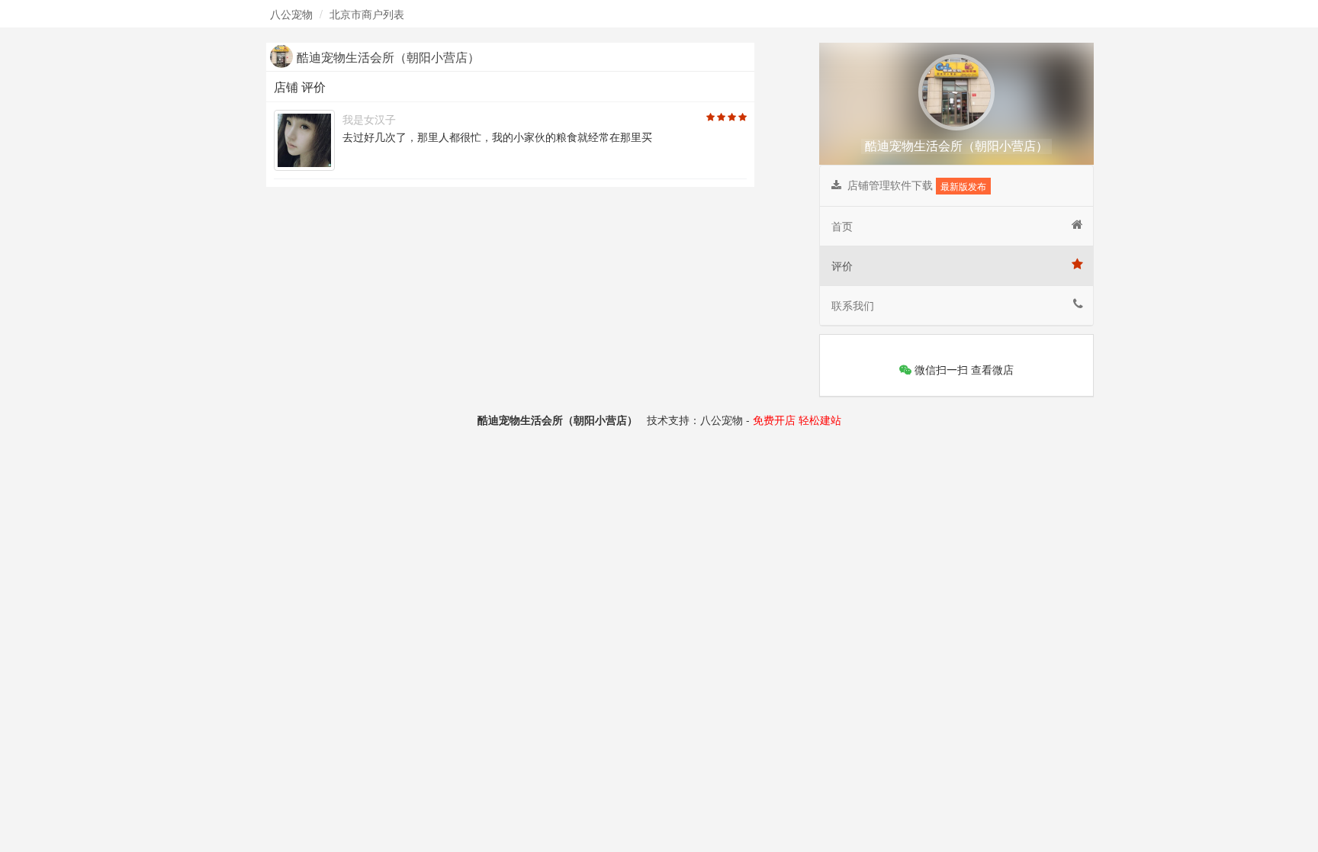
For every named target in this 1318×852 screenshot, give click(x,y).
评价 (842, 265)
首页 (842, 225)
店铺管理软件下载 (913, 184)
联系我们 (852, 305)
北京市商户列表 (367, 13)
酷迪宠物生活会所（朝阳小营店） (956, 145)
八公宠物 (291, 13)
